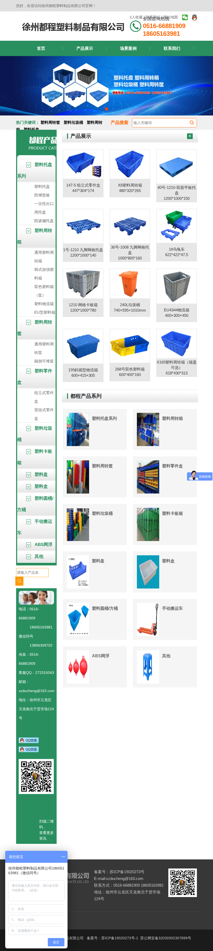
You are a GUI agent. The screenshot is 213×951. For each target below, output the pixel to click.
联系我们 (172, 48)
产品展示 (84, 48)
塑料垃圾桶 (73, 122)
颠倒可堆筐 (44, 361)
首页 (41, 48)
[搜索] (192, 122)
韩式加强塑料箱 (44, 273)
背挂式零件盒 (44, 414)
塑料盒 (40, 486)
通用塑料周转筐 (44, 348)
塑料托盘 (31, 129)
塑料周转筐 (50, 122)
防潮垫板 (42, 195)
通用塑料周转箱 (44, 256)
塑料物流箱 (44, 304)
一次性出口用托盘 (44, 207)
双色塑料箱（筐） (44, 290)
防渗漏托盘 (44, 220)
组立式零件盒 (44, 397)
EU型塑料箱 (44, 312)
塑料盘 (40, 474)
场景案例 (128, 48)
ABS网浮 (42, 544)
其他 (38, 556)
